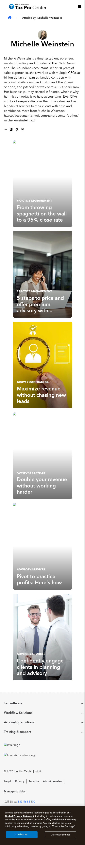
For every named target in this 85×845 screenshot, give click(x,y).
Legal (7, 781)
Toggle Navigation (79, 6)
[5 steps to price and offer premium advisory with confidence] (42, 274)
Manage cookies (15, 791)
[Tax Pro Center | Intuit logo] (27, 6)
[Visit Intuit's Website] (42, 745)
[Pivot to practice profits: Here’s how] (42, 546)
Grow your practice (33, 382)
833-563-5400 (26, 801)
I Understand (21, 834)
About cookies (52, 781)
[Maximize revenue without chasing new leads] (42, 365)
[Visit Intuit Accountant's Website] (42, 755)
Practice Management (34, 200)
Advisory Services (31, 472)
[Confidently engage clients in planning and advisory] (42, 637)
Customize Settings (60, 834)
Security (33, 781)
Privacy (19, 781)
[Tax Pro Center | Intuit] (9, 18)
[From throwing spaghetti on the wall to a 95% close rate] (42, 183)
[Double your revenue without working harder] (42, 455)
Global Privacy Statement (19, 816)
